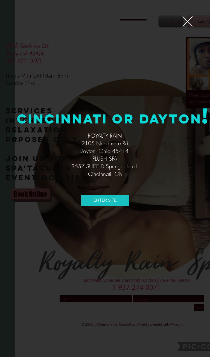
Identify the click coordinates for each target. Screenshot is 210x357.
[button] (188, 21)
